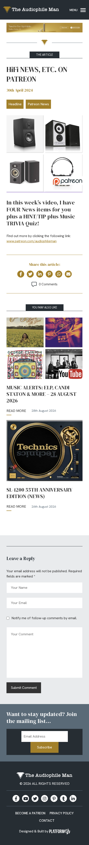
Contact (46, 820)
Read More (16, 410)
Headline (15, 104)
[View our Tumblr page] (63, 798)
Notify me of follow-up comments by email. (44, 618)
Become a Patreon (30, 813)
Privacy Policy (62, 813)
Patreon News (38, 104)
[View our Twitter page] (35, 798)
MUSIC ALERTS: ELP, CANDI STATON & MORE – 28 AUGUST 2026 (41, 394)
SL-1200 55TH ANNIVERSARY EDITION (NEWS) (39, 493)
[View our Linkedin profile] (73, 798)
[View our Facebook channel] (25, 798)
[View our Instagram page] (44, 798)
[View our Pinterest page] (54, 798)
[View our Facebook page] (16, 798)
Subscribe (44, 747)
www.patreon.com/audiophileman (31, 241)
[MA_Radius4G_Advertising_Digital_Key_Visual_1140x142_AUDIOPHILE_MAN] (44, 28)
